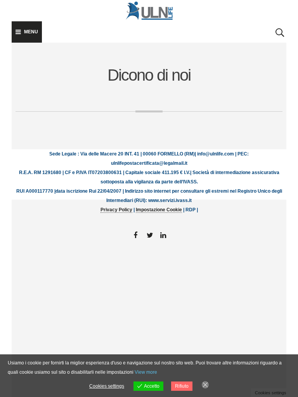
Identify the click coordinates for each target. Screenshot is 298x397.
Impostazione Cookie (159, 209)
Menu (31, 32)
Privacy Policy (116, 209)
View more (146, 372)
